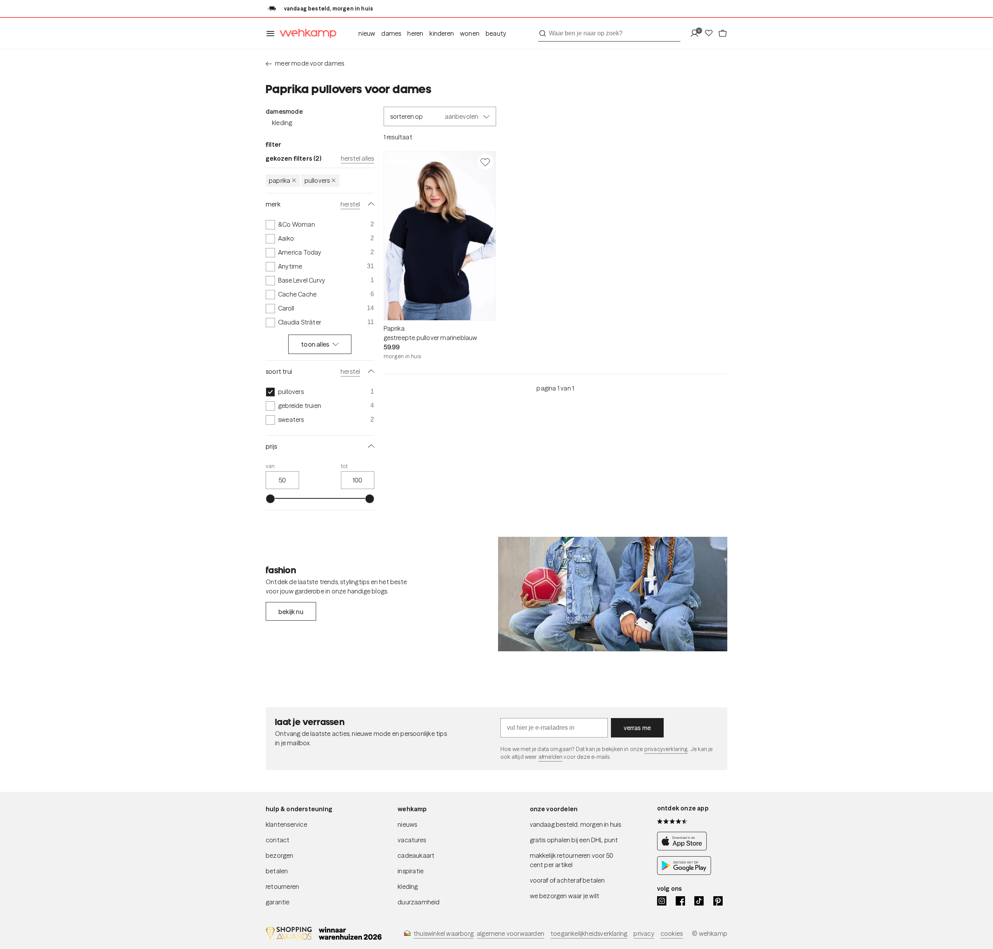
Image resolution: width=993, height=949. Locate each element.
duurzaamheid (418, 902)
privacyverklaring (666, 749)
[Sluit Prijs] (369, 446)
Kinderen (441, 33)
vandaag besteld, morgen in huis (575, 824)
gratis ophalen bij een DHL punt (574, 840)
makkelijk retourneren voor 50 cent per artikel (572, 860)
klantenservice (286, 824)
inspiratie (411, 871)
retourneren (282, 886)
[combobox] (609, 33)
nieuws (407, 824)
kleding (408, 886)
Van (270, 466)
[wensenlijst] (711, 33)
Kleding (282, 123)
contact (277, 840)
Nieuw (366, 33)
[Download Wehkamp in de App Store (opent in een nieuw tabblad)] (684, 848)
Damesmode (284, 111)
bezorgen (280, 855)
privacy (643, 933)
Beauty (496, 33)
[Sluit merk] (369, 204)
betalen (277, 871)
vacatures (412, 840)
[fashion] (612, 594)
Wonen (469, 33)
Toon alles (315, 344)
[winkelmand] (722, 33)
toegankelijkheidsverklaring (588, 933)
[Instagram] (661, 901)
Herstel (350, 204)
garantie (278, 902)
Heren (415, 33)
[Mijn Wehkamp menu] (697, 33)
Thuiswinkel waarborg (443, 933)
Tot (344, 466)
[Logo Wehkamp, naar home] (305, 33)
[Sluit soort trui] (369, 371)
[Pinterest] (718, 901)
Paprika (279, 180)
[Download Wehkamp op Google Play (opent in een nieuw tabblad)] (684, 872)
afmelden (550, 756)
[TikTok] (699, 901)
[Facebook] (680, 901)
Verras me (637, 728)
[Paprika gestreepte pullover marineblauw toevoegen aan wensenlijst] (485, 162)
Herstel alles (357, 158)
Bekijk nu (291, 612)
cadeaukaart (416, 855)
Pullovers (317, 180)
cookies (672, 933)
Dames (391, 33)
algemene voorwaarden (510, 933)
